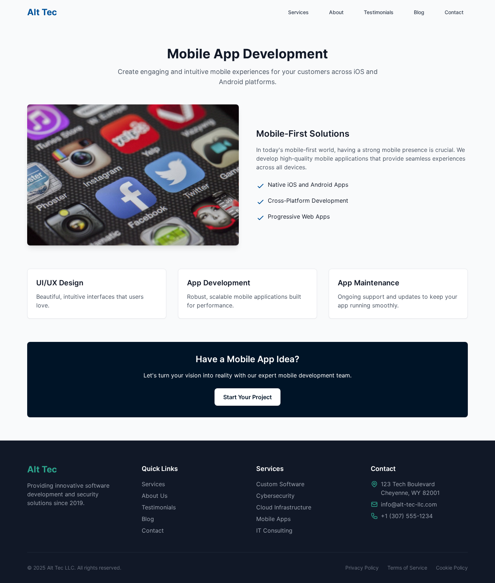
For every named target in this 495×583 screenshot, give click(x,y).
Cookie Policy (452, 568)
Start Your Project (247, 397)
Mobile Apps (273, 518)
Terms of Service (407, 568)
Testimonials (379, 12)
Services (298, 12)
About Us (154, 495)
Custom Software (280, 484)
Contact (454, 12)
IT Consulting (274, 530)
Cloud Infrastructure (283, 507)
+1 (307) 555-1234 (407, 516)
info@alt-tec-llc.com (409, 504)
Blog (419, 12)
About (336, 12)
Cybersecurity (275, 495)
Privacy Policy (362, 568)
